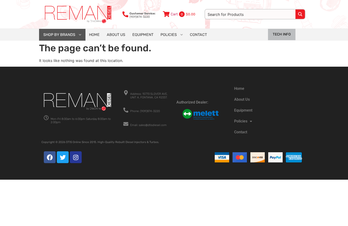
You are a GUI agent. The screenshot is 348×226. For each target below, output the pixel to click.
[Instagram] (76, 157)
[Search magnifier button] (300, 14)
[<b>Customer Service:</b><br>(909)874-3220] (125, 14)
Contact (240, 132)
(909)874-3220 (142, 15)
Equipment (243, 110)
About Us (242, 99)
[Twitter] (63, 157)
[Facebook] (50, 157)
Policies (240, 121)
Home (239, 88)
